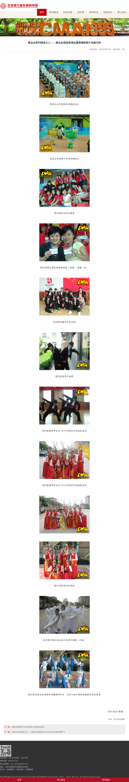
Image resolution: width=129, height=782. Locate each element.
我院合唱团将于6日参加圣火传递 (25, 727)
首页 (42, 12)
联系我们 (106, 780)
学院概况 (53, 12)
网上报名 (121, 12)
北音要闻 (10, 769)
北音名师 (19, 769)
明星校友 (107, 12)
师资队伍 (93, 12)
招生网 (80, 12)
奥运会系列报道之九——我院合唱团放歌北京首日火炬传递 (35, 732)
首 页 (2, 769)
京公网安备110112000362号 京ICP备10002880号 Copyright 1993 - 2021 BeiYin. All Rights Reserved (50, 777)
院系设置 (67, 12)
